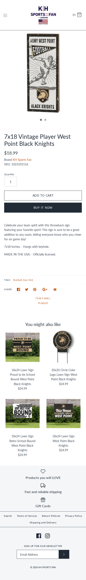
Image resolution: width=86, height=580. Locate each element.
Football (17, 280)
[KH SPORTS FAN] (43, 15)
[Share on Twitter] (26, 289)
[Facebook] (38, 535)
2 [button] (45, 120)
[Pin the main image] (34, 289)
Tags (7, 280)
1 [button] (41, 120)
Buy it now (43, 207)
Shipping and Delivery (43, 522)
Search (8, 515)
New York (28, 280)
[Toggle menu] (5, 15)
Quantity (9, 174)
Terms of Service (27, 515)
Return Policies (51, 515)
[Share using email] (55, 289)
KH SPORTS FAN (47, 567)
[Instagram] (47, 535)
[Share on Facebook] (18, 289)
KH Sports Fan (22, 159)
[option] (43, 73)
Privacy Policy (73, 515)
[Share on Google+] (45, 289)
